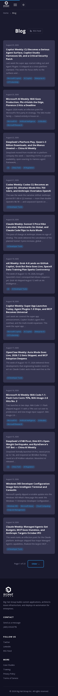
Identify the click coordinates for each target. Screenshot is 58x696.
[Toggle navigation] (15, 5)
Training (7, 669)
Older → (36, 563)
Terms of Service (10, 678)
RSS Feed (37, 31)
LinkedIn (7, 646)
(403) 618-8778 (10, 627)
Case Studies (9, 665)
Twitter (6, 642)
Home (5, 13)
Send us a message (12, 622)
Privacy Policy (9, 673)
